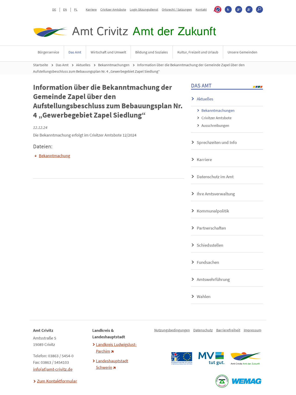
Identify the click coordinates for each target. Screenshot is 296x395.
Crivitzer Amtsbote (113, 9)
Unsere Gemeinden (242, 52)
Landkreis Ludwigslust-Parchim (116, 348)
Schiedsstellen (210, 245)
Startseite (40, 64)
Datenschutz (203, 330)
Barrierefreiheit (228, 330)
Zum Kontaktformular (57, 381)
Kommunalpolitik (213, 211)
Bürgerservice (48, 52)
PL (75, 9)
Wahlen (203, 296)
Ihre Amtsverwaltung (216, 193)
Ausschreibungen (215, 125)
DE (54, 9)
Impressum (252, 330)
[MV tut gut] (211, 358)
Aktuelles (83, 64)
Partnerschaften (211, 228)
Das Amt (74, 52)
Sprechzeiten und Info (217, 142)
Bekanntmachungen (114, 64)
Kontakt (201, 9)
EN (65, 9)
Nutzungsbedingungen (172, 330)
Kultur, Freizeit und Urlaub (197, 52)
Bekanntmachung (54, 155)
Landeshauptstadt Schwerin (112, 364)
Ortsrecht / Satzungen (177, 9)
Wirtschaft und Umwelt (108, 52)
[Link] (245, 358)
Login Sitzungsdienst (144, 9)
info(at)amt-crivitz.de (52, 369)
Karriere (91, 9)
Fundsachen (208, 262)
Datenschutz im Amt (215, 176)
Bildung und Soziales (151, 52)
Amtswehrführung (213, 279)
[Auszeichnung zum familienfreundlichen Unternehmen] (222, 381)
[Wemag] (246, 381)
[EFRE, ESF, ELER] (181, 358)
